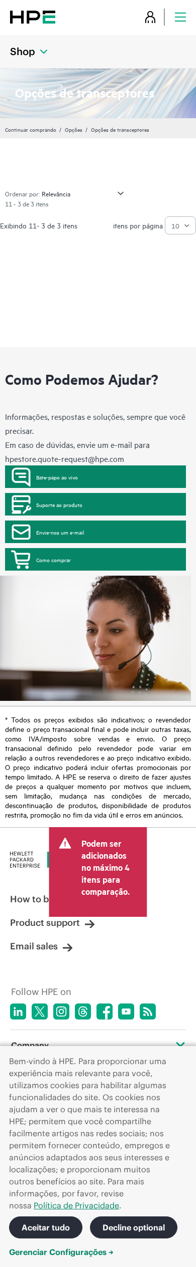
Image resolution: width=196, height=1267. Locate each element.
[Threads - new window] (83, 1011)
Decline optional (134, 1227)
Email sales (34, 946)
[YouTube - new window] (126, 1011)
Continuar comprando (30, 129)
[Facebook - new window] (104, 1011)
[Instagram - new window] (61, 1011)
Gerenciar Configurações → (61, 1252)
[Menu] (180, 17)
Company (30, 1045)
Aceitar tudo (46, 1227)
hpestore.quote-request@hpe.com (64, 458)
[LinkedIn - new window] (18, 1011)
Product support (45, 922)
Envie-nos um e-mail (60, 532)
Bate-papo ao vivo (57, 477)
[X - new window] (40, 1011)
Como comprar (53, 560)
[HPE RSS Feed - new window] (148, 1011)
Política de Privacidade (76, 1205)
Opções (73, 129)
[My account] (150, 17)
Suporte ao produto (59, 504)
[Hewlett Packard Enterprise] (32, 17)
